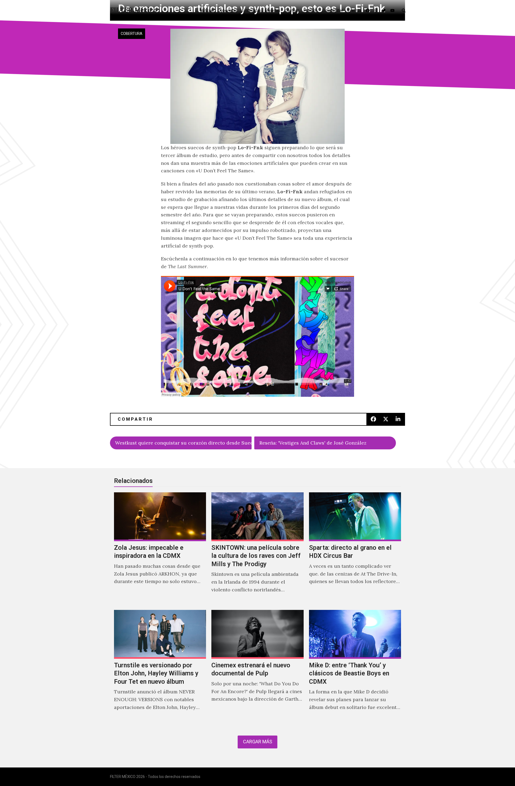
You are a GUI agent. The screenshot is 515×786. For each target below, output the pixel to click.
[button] (405, 10)
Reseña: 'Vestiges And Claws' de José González (312, 443)
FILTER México (133, 10)
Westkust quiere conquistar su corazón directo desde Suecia (183, 443)
